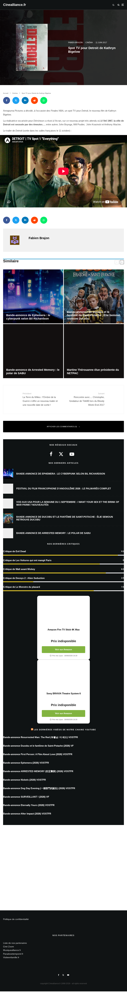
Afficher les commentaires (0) (62, 426)
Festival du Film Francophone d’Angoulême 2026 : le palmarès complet (63, 488)
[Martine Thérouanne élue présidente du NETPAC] (94, 351)
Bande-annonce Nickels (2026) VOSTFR (24, 779)
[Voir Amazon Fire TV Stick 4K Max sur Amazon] (63, 612)
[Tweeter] (15, 100)
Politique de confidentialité (16, 919)
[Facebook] (59, 975)
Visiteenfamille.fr (11, 957)
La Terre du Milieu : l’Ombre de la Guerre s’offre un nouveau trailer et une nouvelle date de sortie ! (40, 399)
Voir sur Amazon (63, 649)
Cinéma (89, 42)
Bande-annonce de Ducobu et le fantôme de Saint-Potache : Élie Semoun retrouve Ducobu (64, 518)
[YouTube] (68, 975)
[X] (63, 975)
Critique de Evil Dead (14, 551)
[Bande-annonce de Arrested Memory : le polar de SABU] (33, 351)
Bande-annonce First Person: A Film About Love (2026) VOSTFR (37, 754)
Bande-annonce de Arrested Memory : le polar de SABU (53, 533)
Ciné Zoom (8, 946)
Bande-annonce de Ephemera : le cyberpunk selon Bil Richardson (60, 473)
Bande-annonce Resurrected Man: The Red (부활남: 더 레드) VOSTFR (40, 737)
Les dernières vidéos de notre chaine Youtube (65, 730)
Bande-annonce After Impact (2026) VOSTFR (27, 813)
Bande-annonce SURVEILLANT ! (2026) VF (26, 796)
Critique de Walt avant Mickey (19, 569)
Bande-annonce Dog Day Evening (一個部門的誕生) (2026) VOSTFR (39, 788)
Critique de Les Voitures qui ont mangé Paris (27, 560)
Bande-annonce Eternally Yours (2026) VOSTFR (29, 805)
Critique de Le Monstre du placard (21, 587)
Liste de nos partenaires (15, 943)
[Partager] (6, 100)
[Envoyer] (34, 100)
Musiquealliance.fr (12, 950)
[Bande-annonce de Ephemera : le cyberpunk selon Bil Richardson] (33, 296)
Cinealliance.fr (14, 4)
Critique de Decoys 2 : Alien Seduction (24, 578)
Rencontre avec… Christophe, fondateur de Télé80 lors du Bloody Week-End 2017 (86, 399)
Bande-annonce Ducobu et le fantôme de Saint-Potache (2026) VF (38, 745)
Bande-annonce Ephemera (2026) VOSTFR (26, 762)
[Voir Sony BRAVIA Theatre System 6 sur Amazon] (63, 676)
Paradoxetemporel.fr (13, 954)
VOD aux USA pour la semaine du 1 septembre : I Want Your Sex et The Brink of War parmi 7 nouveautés (67, 503)
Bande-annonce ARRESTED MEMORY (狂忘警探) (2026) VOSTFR (38, 771)
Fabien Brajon (75, 42)
